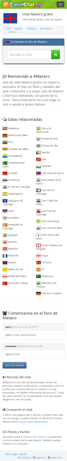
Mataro (11, 262)
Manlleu (12, 241)
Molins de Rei (15, 269)
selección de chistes (34, 436)
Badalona (13, 128)
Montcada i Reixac (18, 283)
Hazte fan (56, 457)
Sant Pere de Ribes (52, 228)
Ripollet (45, 152)
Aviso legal (11, 454)
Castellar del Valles (18, 149)
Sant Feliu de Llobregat (46, 212)
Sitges (44, 255)
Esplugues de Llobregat (13, 202)
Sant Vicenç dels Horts (47, 236)
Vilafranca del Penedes (46, 284)
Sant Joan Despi (50, 221)
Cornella (12, 173)
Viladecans (47, 276)
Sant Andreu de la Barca (48, 181)
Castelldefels (14, 155)
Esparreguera (15, 193)
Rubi (43, 159)
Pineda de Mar (49, 138)
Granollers (13, 217)
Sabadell (46, 166)
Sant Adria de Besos (52, 173)
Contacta (25, 457)
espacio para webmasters (33, 421)
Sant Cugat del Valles (47, 202)
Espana (18, 28)
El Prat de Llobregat (18, 186)
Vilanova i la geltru (51, 293)
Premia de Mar (49, 145)
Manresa (12, 248)
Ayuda (22, 454)
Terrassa (46, 262)
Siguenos (40, 457)
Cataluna (31, 28)
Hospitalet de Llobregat (13, 226)
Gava (10, 210)
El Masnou (13, 180)
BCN (10, 142)
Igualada (12, 235)
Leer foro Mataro (14, 365)
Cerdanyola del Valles (14, 164)
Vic (43, 269)
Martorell (12, 255)
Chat (7, 28)
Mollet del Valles (16, 276)
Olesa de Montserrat (43, 130)
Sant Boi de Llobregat (45, 192)
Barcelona (45, 28)
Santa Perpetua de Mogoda (49, 247)
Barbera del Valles (17, 135)
